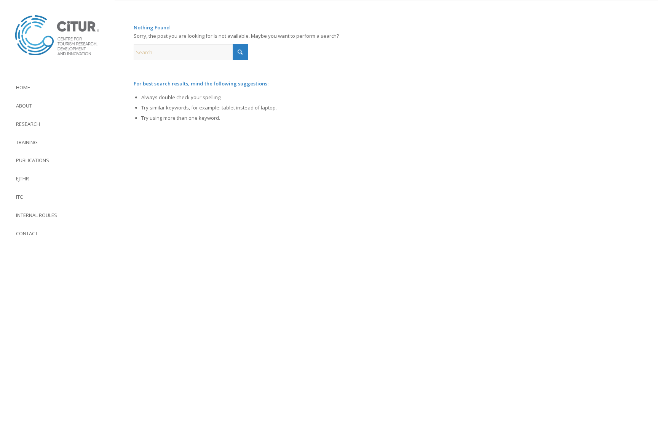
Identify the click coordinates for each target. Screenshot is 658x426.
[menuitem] (57, 88)
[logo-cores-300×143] (57, 35)
